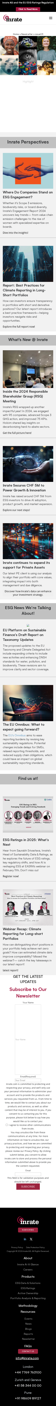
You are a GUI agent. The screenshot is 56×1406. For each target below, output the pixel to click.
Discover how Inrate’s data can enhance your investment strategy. (28, 593)
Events (28, 1318)
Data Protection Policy (35, 1247)
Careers (28, 1269)
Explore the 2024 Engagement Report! (28, 129)
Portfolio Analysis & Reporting (28, 1298)
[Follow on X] (31, 1239)
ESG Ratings (28, 1288)
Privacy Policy (17, 1247)
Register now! (11, 876)
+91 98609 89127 (28, 1398)
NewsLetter (27, 34)
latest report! (10, 970)
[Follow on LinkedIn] (24, 1239)
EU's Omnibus (17, 735)
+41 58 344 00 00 (27, 1385)
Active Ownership (28, 1293)
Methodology (28, 1306)
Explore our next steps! (16, 510)
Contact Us (28, 1351)
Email (28, 1076)
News (28, 1323)
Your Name (28, 1002)
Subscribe (28, 1230)
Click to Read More (28, 9)
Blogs (28, 1328)
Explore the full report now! (19, 326)
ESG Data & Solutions (27, 1283)
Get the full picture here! (17, 433)
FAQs (28, 1346)
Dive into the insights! (15, 232)
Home (16, 34)
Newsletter (28, 1338)
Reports (28, 1333)
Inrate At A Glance (28, 1264)
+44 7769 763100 (28, 1372)
